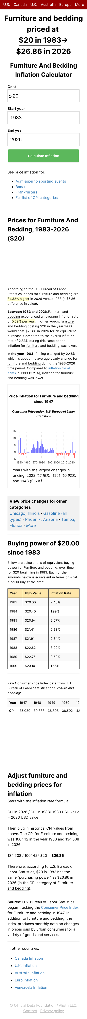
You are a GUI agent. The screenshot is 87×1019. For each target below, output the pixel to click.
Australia (48, 4)
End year (15, 130)
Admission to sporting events (41, 181)
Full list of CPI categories (37, 197)
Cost (11, 87)
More (79, 4)
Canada (20, 4)
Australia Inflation (30, 973)
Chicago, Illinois (25, 513)
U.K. (33, 4)
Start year (16, 108)
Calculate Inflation (43, 156)
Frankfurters (26, 192)
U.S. (6, 4)
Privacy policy (52, 1011)
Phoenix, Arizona (41, 519)
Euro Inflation (26, 980)
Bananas (23, 187)
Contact (30, 1011)
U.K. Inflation (26, 965)
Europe (65, 4)
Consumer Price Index (60, 907)
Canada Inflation (29, 958)
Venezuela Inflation (31, 987)
